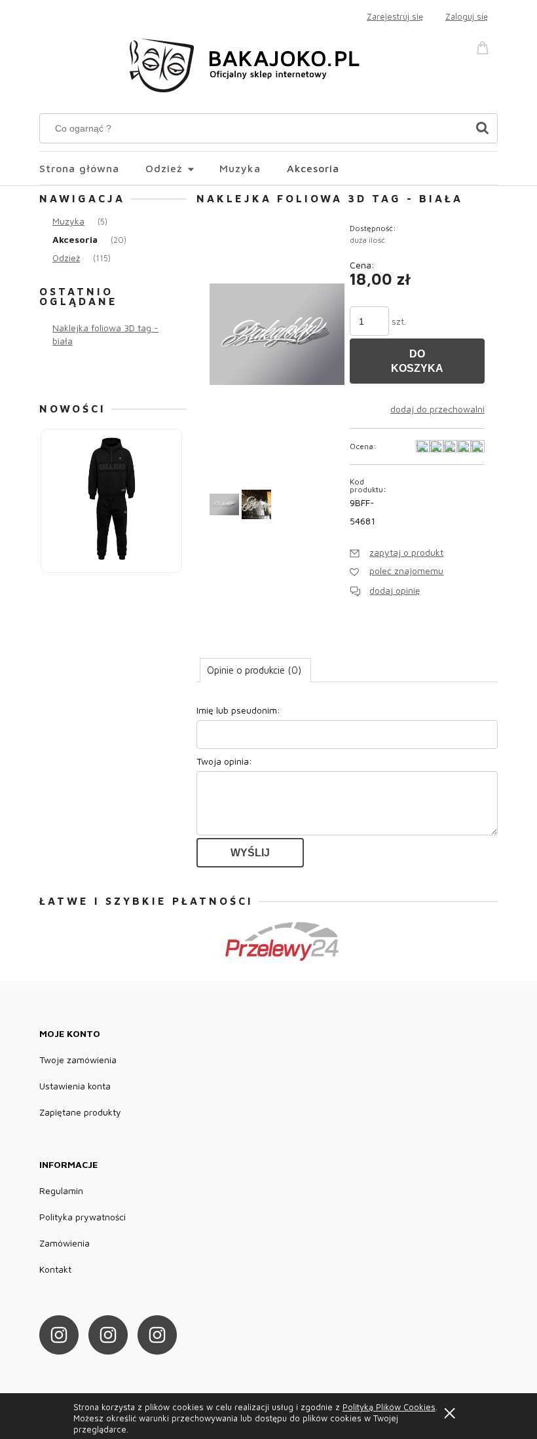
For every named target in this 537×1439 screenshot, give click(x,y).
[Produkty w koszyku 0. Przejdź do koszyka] (485, 46)
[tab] (255, 670)
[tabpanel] (347, 784)
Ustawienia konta (75, 1085)
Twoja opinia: (224, 761)
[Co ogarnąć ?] (482, 128)
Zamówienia (64, 1242)
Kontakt (55, 1269)
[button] (396, 552)
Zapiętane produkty (80, 1112)
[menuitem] (92, 168)
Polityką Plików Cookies (389, 1407)
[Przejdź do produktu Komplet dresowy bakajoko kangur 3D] (112, 500)
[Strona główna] (249, 63)
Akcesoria (75, 239)
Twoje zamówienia (78, 1059)
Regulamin (61, 1190)
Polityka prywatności (82, 1216)
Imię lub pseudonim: (238, 710)
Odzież (66, 257)
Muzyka (68, 221)
